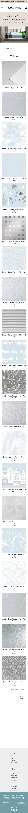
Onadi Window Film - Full (14, 87)
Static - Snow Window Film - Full (14, 619)
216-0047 (14, 306)
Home (3, 48)
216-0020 (14, 367)
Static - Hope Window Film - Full (14, 396)
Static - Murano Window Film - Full (14, 458)
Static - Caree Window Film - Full (14, 242)
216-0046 (14, 428)
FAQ (14, 782)
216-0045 (14, 525)
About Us (14, 788)
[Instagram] (14, 810)
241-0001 (14, 397)
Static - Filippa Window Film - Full (14, 365)
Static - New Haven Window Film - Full (14, 490)
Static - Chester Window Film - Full (14, 303)
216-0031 (14, 557)
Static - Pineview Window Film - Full (14, 555)
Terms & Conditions (14, 790)
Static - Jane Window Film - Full (14, 426)
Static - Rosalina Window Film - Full (14, 587)
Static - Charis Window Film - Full (14, 272)
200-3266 (14, 89)
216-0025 (14, 460)
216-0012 (14, 620)
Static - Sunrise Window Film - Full (14, 683)
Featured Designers (14, 755)
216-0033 (14, 180)
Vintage (14, 760)
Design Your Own (14, 768)
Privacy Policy (14, 792)
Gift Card (14, 769)
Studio (14, 753)
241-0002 (14, 336)
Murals (14, 757)
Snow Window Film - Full (14, 118)
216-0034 (14, 273)
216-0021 (14, 212)
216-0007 (14, 243)
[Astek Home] (14, 7)
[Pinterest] (16, 810)
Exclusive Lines (14, 758)
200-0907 (14, 119)
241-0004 (14, 685)
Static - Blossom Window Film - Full (14, 210)
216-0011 (14, 653)
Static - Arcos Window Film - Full (14, 179)
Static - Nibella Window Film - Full (14, 523)
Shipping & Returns (14, 777)
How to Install (14, 779)
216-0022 (14, 590)
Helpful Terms (14, 780)
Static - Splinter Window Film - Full (14, 650)
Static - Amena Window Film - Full (14, 148)
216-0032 (14, 493)
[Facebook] (11, 810)
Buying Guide (14, 775)
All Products (14, 762)
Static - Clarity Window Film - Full (14, 335)
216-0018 (14, 150)
